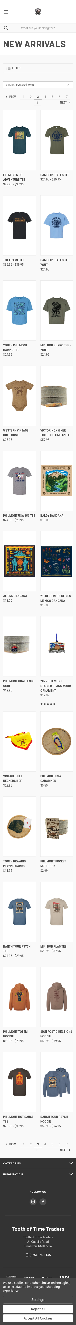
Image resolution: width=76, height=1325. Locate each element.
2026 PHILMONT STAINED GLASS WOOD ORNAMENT (55, 686)
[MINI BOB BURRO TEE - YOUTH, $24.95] (56, 310)
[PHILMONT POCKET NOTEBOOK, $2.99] (56, 826)
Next (63, 102)
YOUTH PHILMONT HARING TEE (15, 347)
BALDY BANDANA (51, 516)
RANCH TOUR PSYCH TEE (17, 949)
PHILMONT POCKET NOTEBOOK (53, 863)
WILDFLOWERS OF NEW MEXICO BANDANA (55, 598)
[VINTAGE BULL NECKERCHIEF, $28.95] (19, 741)
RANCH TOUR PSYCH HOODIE (54, 1119)
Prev (12, 96)
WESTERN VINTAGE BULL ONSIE (15, 433)
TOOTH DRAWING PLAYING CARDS (14, 863)
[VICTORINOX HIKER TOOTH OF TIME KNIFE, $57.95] (56, 395)
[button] (38, 68)
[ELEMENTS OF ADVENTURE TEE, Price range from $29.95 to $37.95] (19, 140)
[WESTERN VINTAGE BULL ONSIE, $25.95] (19, 395)
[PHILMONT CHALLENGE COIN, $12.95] (19, 646)
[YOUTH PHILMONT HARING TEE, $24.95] (19, 310)
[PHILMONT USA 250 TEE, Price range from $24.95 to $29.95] (19, 481)
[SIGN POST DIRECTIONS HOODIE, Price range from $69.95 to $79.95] (56, 997)
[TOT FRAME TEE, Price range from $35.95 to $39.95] (19, 225)
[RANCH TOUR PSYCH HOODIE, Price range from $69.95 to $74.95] (56, 1082)
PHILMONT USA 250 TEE (19, 516)
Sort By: (10, 84)
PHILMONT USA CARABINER (50, 778)
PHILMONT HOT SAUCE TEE (18, 1119)
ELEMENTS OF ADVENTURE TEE (14, 177)
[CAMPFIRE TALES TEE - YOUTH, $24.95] (56, 225)
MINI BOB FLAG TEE (53, 946)
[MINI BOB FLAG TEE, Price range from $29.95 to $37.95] (56, 911)
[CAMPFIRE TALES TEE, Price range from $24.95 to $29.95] (56, 140)
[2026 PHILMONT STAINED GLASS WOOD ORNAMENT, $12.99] (56, 646)
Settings (38, 1299)
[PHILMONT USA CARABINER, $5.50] (56, 741)
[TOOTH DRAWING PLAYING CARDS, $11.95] (19, 826)
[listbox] (43, 85)
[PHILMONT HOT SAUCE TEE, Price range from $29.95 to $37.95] (19, 1082)
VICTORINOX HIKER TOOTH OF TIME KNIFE (55, 433)
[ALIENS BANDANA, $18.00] (19, 561)
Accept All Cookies (38, 1318)
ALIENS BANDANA (15, 596)
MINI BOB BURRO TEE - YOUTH (55, 347)
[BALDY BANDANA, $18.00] (56, 481)
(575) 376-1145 (40, 1255)
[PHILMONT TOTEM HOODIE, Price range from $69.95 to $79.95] (19, 997)
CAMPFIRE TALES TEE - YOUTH (55, 262)
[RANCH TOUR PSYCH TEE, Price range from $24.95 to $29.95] (19, 911)
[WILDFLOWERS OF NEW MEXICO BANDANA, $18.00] (56, 561)
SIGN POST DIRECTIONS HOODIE (56, 1034)
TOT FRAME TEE (13, 260)
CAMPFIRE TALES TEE (54, 175)
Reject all (38, 1309)
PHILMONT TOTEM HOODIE (15, 1034)
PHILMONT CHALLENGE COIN (18, 683)
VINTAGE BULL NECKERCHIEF (13, 778)
